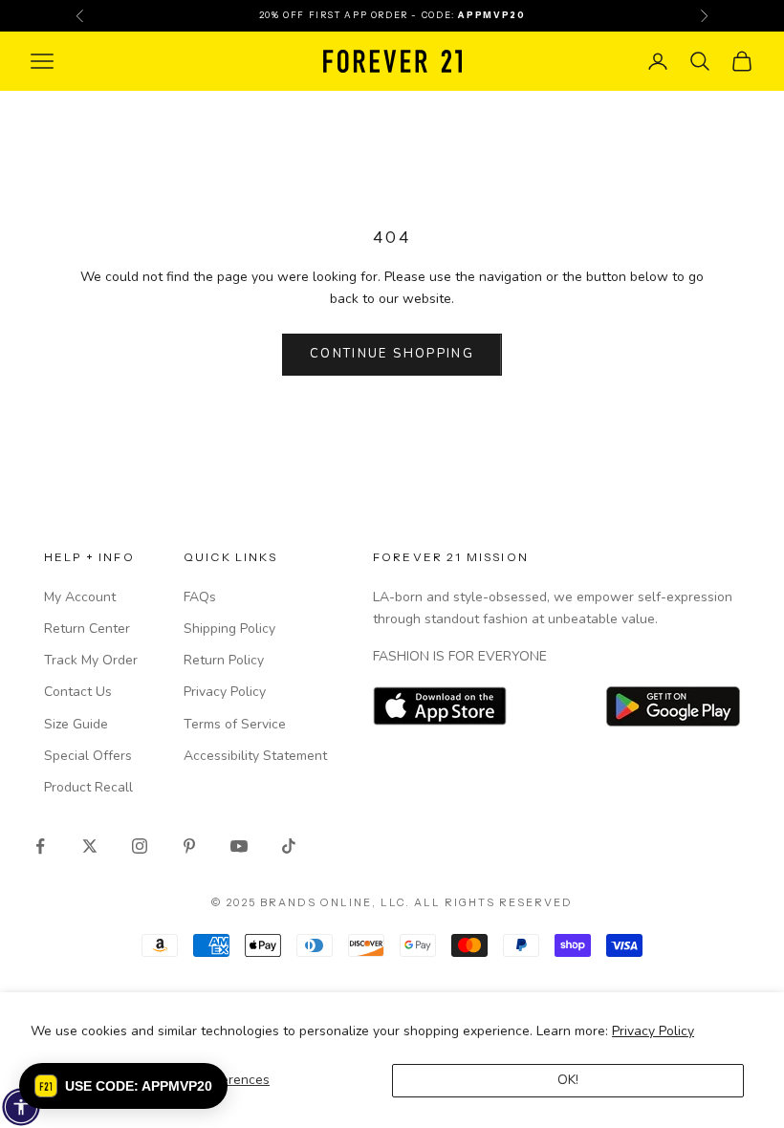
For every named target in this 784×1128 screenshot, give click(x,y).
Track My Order (91, 660)
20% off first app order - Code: (392, 15)
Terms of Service (235, 724)
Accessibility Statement (255, 756)
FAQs (200, 597)
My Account (80, 597)
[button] (123, 1086)
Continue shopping (392, 353)
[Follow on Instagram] (139, 846)
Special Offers (88, 756)
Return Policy (224, 660)
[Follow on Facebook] (40, 846)
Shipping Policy (229, 628)
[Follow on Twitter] (89, 846)
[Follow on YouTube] (239, 846)
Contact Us (78, 692)
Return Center (87, 628)
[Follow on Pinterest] (189, 846)
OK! (567, 1080)
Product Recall (88, 787)
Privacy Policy (653, 1031)
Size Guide (76, 724)
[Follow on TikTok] (288, 846)
